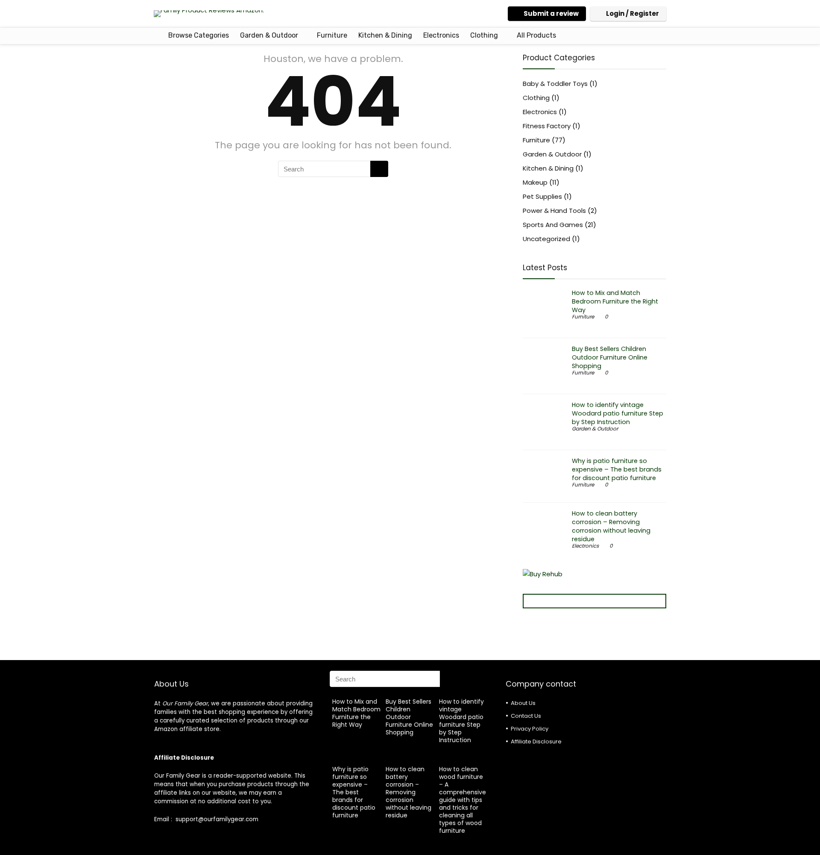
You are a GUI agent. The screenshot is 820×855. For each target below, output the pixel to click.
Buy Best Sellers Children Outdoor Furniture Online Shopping (609, 357)
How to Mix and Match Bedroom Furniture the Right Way (615, 301)
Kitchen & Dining (385, 35)
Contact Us (526, 716)
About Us (523, 703)
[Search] (379, 169)
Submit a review (551, 13)
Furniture (332, 35)
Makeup (535, 182)
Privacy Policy (529, 729)
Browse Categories (198, 35)
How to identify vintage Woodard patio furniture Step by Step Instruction (617, 413)
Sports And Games (553, 224)
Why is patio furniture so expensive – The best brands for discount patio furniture (617, 469)
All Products (536, 35)
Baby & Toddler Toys (555, 83)
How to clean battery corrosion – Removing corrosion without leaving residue (611, 526)
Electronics (441, 35)
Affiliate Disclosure (536, 741)
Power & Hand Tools (554, 210)
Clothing (484, 35)
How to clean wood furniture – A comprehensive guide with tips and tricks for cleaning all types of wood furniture (462, 800)
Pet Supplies (542, 196)
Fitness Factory (547, 125)
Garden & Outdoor (269, 35)
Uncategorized (546, 238)
